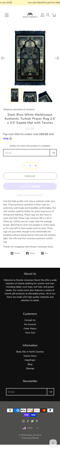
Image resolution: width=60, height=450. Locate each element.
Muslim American (33, 435)
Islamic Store (30, 355)
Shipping (7, 109)
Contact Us (30, 320)
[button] (48, 15)
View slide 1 (26, 85)
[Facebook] (27, 421)
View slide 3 (34, 85)
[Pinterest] (36, 421)
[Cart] (54, 15)
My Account (30, 324)
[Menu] (6, 15)
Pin (46, 253)
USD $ (29, 428)
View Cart (30, 332)
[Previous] (3, 58)
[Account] (42, 15)
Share (32, 253)
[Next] (57, 58)
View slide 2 (30, 85)
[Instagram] (23, 421)
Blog (30, 364)
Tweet (17, 253)
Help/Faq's (30, 360)
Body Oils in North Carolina (30, 351)
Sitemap (30, 368)
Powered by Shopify (30, 438)
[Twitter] (32, 421)
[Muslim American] (30, 15)
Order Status (30, 328)
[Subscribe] (53, 152)
